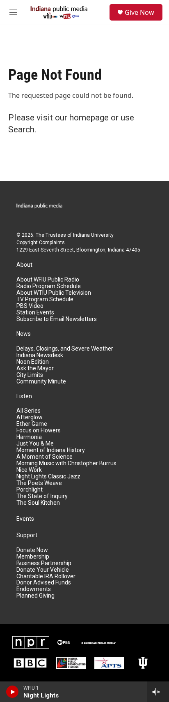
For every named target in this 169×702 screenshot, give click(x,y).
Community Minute (41, 382)
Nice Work (29, 470)
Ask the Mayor (35, 368)
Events (25, 519)
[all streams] (158, 691)
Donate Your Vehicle (42, 570)
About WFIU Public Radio (47, 280)
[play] (12, 692)
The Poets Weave (39, 483)
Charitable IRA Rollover (45, 576)
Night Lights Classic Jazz (48, 476)
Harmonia (29, 437)
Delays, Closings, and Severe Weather (64, 349)
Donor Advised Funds (43, 583)
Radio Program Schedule (48, 286)
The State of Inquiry (42, 496)
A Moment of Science (44, 457)
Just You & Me (35, 444)
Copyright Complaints (40, 242)
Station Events (35, 312)
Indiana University (93, 235)
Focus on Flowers (38, 430)
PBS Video (29, 306)
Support (26, 535)
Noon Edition (32, 362)
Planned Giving (35, 596)
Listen (24, 396)
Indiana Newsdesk (39, 355)
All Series (28, 411)
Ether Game (31, 424)
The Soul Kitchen (38, 503)
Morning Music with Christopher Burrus (66, 463)
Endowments (33, 589)
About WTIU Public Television (53, 293)
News (23, 334)
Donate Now (32, 550)
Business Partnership (43, 563)
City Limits (29, 375)
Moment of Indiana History (50, 450)
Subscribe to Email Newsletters (56, 319)
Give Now (139, 12)
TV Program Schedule (44, 299)
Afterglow (29, 417)
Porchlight (29, 490)
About (24, 265)
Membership (32, 557)
